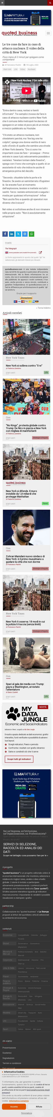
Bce (36, 952)
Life (46, 372)
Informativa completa (19, 1101)
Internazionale (24, 992)
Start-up (21, 964)
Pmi (42, 960)
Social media (40, 1004)
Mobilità (6, 1013)
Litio (30, 1000)
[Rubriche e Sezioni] (2, 3)
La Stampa (44, 912)
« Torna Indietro (43, 308)
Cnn (8, 417)
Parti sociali (41, 968)
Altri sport (37, 1029)
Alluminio (22, 1000)
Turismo (21, 1025)
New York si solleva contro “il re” (24, 365)
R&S (19, 1008)
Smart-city (22, 1013)
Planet (45, 503)
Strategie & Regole (40, 438)
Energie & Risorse (7, 997)
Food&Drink (23, 1021)
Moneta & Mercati (7, 953)
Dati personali (9, 1068)
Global (6, 943)
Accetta (14, 1107)
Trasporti (32, 1013)
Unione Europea (34, 988)
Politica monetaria (25, 952)
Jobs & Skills (8, 968)
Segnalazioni (8, 1058)
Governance (23, 943)
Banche (43, 952)
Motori (28, 1029)
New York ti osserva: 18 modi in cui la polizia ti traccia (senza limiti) (25, 623)
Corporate (7, 960)
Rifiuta (39, 1107)
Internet (21, 1004)
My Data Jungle (29, 729)
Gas (31, 996)
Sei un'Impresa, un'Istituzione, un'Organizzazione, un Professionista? (24, 832)
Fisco (20, 981)
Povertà (21, 939)
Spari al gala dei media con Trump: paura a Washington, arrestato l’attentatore (25, 687)
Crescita (34, 935)
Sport (5, 1029)
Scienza (29, 1004)
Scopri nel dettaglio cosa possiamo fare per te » (25, 855)
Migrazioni (22, 947)
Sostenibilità (23, 977)
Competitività (23, 935)
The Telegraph (11, 248)
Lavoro (21, 968)
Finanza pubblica (7, 982)
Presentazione (9, 1048)
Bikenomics (23, 1016)
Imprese (35, 960)
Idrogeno (38, 996)
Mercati (21, 955)
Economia (7, 935)
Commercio (35, 943)
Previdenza (22, 972)
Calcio (20, 1029)
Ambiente (34, 977)
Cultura (40, 1021)
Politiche (35, 981)
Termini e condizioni (12, 1063)
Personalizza (26, 1113)
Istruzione (30, 968)
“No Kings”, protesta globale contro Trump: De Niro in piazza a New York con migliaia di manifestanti (26, 428)
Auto (40, 1013)
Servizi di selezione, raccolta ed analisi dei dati (22, 848)
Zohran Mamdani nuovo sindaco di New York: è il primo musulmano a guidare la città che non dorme (25, 559)
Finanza (44, 981)
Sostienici (7, 1053)
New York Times (15, 357)
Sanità (32, 1021)
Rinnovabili (22, 996)
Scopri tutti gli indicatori (19, 759)
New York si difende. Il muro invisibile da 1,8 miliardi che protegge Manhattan (21, 494)
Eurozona (22, 988)
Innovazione (8, 1004)
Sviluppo (43, 935)
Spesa (27, 981)
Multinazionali (23, 960)
